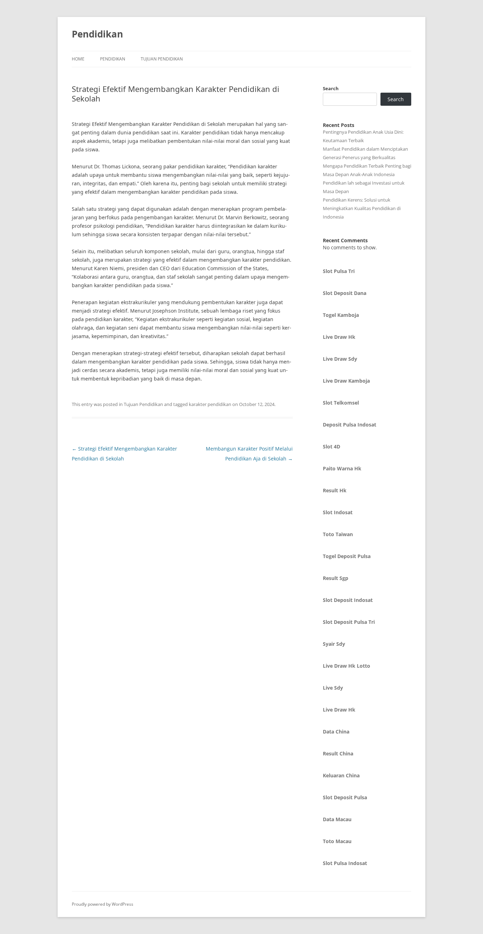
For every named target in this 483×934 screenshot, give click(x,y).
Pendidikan (97, 34)
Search (331, 88)
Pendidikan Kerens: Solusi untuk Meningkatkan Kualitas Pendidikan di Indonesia (362, 208)
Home (78, 59)
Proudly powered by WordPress (102, 904)
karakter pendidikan (210, 404)
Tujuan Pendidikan (162, 59)
